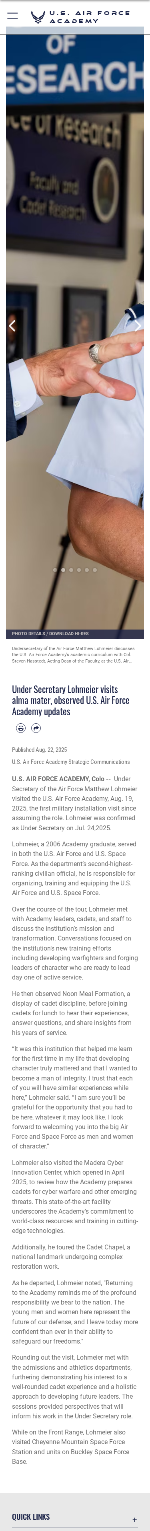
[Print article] (21, 728)
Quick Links (31, 1516)
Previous (13, 326)
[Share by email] (36, 728)
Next (137, 326)
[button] (13, 17)
